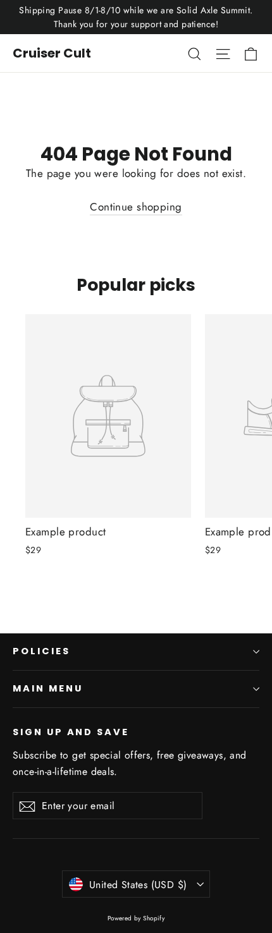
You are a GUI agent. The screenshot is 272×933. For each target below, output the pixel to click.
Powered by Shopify (136, 918)
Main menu (47, 688)
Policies (41, 651)
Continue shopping (136, 206)
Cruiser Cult (52, 53)
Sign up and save (71, 732)
